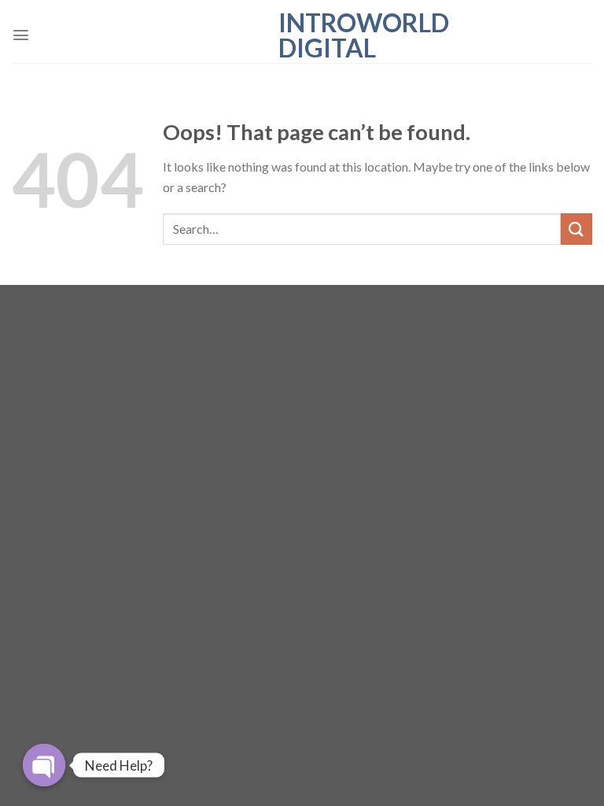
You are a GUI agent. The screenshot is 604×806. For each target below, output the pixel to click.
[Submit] (576, 228)
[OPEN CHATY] (44, 765)
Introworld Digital (302, 35)
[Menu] (21, 35)
